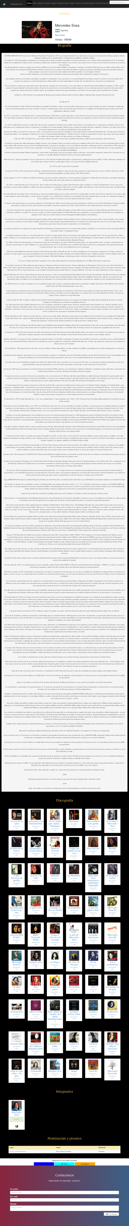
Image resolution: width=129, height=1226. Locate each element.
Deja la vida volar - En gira (17, 1074)
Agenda (54, 3)
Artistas (29, 3)
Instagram (85, 1164)
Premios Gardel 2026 (102, 3)
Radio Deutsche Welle (35, 938)
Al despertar (16, 1012)
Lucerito (93, 1071)
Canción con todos (55, 1045)
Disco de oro (93, 848)
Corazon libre (17, 1044)
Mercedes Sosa (16, 826)
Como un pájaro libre (93, 909)
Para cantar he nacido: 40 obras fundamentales (55, 1017)
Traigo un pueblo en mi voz (74, 851)
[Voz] (16, 1126)
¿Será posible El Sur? (16, 936)
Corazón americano (93, 936)
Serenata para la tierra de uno (16, 910)
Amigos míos (35, 962)
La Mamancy (74, 875)
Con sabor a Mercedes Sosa (112, 824)
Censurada (35, 1071)
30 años (16, 987)
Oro (93, 987)
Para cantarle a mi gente (93, 822)
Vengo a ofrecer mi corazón (55, 938)
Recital (112, 848)
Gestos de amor (55, 988)
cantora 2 (74, 1044)
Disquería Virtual (63, 3)
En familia (74, 987)
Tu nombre (14, 1189)
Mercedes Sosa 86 (112, 936)
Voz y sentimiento (112, 963)
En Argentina (74, 907)
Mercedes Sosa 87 (17, 963)
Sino (36, 987)
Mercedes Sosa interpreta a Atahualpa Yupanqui (93, 880)
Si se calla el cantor (112, 877)
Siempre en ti (55, 1071)
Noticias (71, 3)
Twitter (65, 1164)
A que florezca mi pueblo (16, 878)
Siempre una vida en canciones (112, 1046)
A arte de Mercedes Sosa (74, 938)
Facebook (44, 1164)
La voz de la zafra (17, 822)
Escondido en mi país (112, 988)
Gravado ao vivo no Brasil (55, 909)
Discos (35, 3)
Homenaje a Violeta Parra (35, 850)
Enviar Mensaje (112, 1214)
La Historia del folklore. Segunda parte (36, 1046)
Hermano (74, 821)
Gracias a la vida (36, 877)
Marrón (55, 875)
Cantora (93, 1044)
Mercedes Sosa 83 (112, 909)
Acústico (93, 1012)
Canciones (47, 3)
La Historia (112, 1012)
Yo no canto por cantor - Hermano (55, 824)
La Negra (54, 962)
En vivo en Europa (74, 963)
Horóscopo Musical (88, 3)
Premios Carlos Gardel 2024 (17, 1151)
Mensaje (13, 1204)
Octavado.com (16, 4)
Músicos (40, 3)
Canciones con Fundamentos (36, 822)
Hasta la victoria (55, 850)
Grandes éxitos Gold (74, 1013)
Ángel (74, 1071)
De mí (93, 962)
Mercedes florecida (112, 1072)
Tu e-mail (13, 1197)
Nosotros (78, 3)
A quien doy (36, 907)
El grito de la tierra (16, 850)
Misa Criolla (36, 1012)
